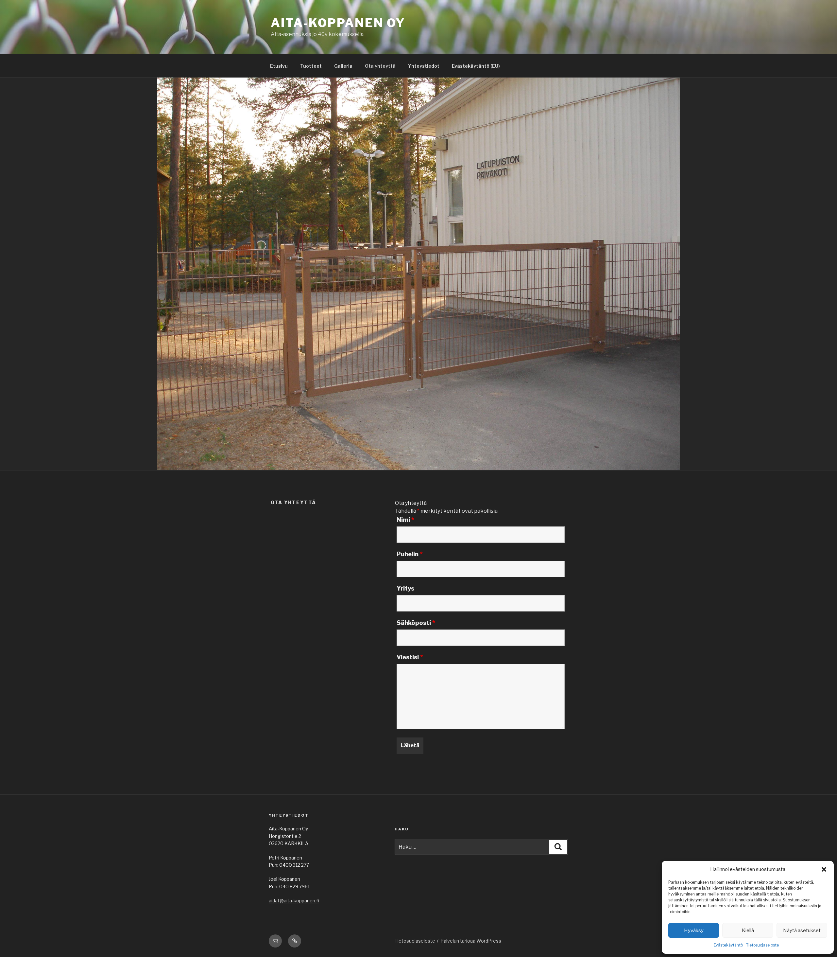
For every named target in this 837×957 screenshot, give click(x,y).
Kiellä (748, 930)
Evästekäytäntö (728, 945)
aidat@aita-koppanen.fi (294, 900)
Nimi (405, 520)
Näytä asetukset (802, 930)
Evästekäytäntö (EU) (476, 66)
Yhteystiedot (423, 66)
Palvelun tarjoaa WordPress (470, 941)
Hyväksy (694, 930)
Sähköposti (416, 623)
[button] (824, 869)
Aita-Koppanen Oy (338, 23)
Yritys (405, 588)
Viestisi (410, 657)
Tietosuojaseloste (762, 945)
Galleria (343, 66)
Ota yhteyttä (380, 66)
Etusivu (279, 66)
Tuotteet (311, 66)
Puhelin (410, 554)
